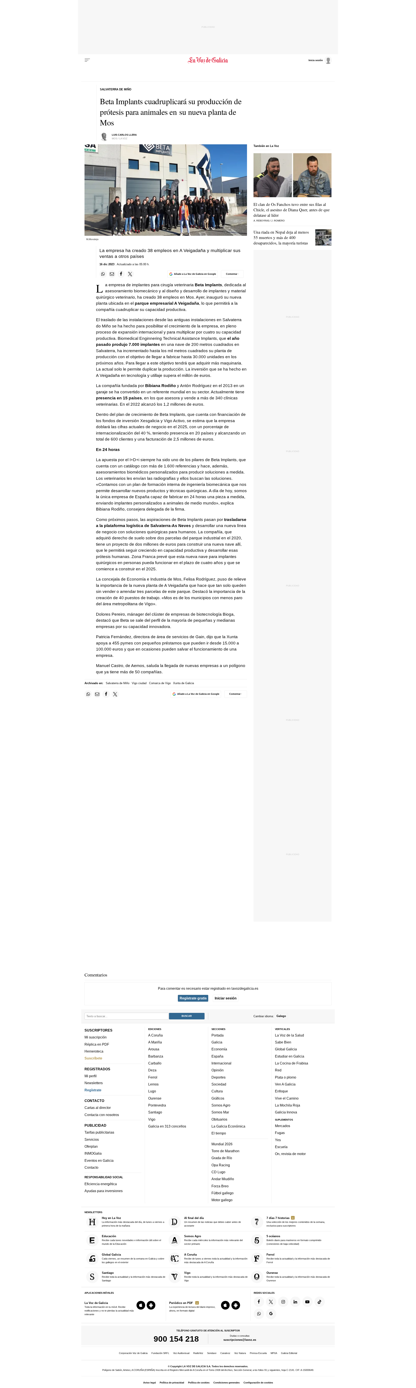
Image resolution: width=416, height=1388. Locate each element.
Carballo (154, 1063)
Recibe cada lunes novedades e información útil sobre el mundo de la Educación (131, 1240)
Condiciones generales (226, 1382)
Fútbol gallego (222, 1193)
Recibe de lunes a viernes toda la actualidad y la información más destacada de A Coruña (215, 1258)
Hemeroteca (93, 1051)
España (217, 1056)
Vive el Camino (287, 1098)
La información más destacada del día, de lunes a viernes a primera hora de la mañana (133, 1221)
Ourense (154, 1098)
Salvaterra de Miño (117, 683)
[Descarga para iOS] (140, 1305)
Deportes (218, 1077)
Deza (152, 1070)
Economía (219, 1049)
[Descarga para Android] (151, 1305)
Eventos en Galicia (99, 1160)
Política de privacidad (172, 1382)
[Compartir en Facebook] (121, 274)
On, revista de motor (290, 1154)
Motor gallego (221, 1200)
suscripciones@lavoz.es (239, 1339)
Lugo (152, 1091)
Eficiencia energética (100, 1184)
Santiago (155, 1112)
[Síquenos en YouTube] (307, 1302)
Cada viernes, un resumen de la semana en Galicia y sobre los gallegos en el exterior (133, 1258)
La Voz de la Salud (289, 1035)
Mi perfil (90, 1076)
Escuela (281, 1147)
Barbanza (155, 1056)
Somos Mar (220, 1112)
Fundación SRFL (160, 1353)
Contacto (91, 1167)
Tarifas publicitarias (99, 1132)
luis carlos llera (124, 134)
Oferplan (91, 1146)
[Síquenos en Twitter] (271, 1302)
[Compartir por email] (112, 274)
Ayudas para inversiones (103, 1191)
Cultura (217, 1091)
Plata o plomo (285, 1077)
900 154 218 (176, 1338)
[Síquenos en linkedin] (295, 1302)
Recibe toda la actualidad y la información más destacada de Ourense (298, 1276)
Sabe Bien (283, 1042)
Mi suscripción (95, 1037)
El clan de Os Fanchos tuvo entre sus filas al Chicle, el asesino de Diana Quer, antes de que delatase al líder (292, 210)
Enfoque (281, 1091)
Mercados (282, 1126)
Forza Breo (220, 1186)
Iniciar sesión (226, 998)
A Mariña (155, 1042)
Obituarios (219, 1119)
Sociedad (218, 1084)
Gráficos (217, 1098)
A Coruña (155, 1035)
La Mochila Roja (287, 1105)
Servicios (91, 1139)
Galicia (216, 1042)
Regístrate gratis (193, 998)
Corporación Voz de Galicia (133, 1353)
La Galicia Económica (228, 1126)
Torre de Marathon (225, 1151)
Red (278, 1070)
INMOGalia (93, 1153)
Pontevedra (157, 1105)
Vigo (151, 1119)
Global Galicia (286, 1049)
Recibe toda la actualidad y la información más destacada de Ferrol (298, 1258)
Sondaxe (211, 1353)
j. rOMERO (278, 220)
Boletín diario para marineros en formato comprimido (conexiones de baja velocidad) (293, 1240)
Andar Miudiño (222, 1179)
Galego (281, 1016)
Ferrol (152, 1077)
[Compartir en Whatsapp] (103, 274)
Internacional (221, 1063)
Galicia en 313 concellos (167, 1126)
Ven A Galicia (285, 1084)
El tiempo (218, 1133)
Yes (278, 1140)
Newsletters (93, 1083)
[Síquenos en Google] (271, 1314)
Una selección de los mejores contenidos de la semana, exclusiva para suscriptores (295, 1221)
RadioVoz (198, 1353)
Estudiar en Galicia (289, 1056)
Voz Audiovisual (181, 1353)
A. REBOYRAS (261, 220)
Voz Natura (240, 1353)
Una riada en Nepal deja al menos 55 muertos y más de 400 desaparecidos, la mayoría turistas (281, 237)
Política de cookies (199, 1382)
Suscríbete (93, 1058)
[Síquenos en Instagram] (283, 1302)
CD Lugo (218, 1172)
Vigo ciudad (139, 683)
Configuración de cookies (258, 1382)
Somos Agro (220, 1105)
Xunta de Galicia (183, 683)
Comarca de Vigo (160, 683)
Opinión (217, 1070)
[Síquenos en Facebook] (259, 1302)
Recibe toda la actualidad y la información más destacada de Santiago (133, 1276)
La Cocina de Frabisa (291, 1063)
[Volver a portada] (208, 60)
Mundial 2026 (221, 1144)
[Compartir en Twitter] (130, 274)
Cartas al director (97, 1108)
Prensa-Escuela (258, 1353)
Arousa (153, 1049)
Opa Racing (220, 1165)
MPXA (274, 1353)
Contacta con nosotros (101, 1115)
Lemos (153, 1084)
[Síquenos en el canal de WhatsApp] (259, 1314)
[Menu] (87, 60)
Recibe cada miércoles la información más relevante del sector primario (213, 1240)
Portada (217, 1035)
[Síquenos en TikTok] (319, 1302)
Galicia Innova (286, 1112)
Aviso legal (149, 1382)
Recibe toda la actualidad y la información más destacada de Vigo (216, 1276)
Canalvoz (225, 1353)
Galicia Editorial (289, 1353)
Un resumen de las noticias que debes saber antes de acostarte (212, 1221)
